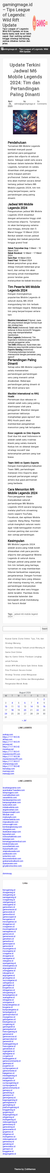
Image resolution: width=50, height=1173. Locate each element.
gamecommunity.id (11, 1088)
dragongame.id (9, 1154)
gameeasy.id (8, 1141)
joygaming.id (8, 1078)
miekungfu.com (9, 817)
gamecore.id (8, 934)
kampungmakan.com (12, 802)
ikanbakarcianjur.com (12, 832)
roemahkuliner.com (11, 795)
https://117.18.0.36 (11, 737)
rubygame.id (8, 973)
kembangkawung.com (12, 827)
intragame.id (8, 1000)
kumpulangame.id (10, 1009)
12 (18, 706)
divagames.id (9, 924)
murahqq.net (8, 749)
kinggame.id (8, 1151)
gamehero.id (8, 939)
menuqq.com (8, 773)
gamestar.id (8, 946)
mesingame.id (9, 951)
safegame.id (8, 983)
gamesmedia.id (9, 1071)
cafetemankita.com (11, 819)
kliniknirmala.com (10, 844)
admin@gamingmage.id (24, 104)
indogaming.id (9, 895)
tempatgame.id (9, 1012)
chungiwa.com (9, 829)
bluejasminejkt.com (11, 812)
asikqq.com (8, 734)
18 (12, 710)
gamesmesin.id (9, 909)
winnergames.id (10, 965)
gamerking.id (8, 1092)
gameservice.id (9, 1036)
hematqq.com (9, 769)
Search (44, 629)
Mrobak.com (8, 814)
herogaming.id (9, 890)
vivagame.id (8, 953)
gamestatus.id (9, 1146)
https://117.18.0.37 (11, 761)
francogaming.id (10, 1031)
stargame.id (8, 961)
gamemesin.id (9, 936)
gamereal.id (8, 1034)
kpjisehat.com (9, 834)
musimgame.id (9, 948)
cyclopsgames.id (10, 1068)
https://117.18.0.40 (11, 766)
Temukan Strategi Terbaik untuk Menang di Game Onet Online (25, 650)
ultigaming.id (8, 1117)
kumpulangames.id (11, 1005)
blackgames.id (9, 1022)
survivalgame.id (10, 980)
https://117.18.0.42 (11, 747)
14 (31, 706)
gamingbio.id (8, 985)
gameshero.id (9, 907)
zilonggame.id (9, 970)
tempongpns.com (10, 792)
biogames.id (8, 987)
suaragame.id (9, 997)
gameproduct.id (10, 1039)
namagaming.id (9, 897)
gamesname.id (9, 1129)
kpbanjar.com (8, 839)
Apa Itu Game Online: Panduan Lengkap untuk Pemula (23, 659)
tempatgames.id (10, 995)
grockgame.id (9, 978)
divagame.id (8, 956)
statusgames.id (10, 1139)
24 (6, 713)
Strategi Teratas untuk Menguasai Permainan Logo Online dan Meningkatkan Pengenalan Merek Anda (24, 679)
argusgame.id (9, 975)
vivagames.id (8, 926)
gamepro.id (8, 1149)
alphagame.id (8, 1053)
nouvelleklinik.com (11, 846)
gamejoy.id (7, 1090)
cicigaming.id (8, 1024)
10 (6, 706)
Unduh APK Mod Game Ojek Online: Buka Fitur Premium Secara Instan (24, 668)
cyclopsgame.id (10, 1085)
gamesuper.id (9, 943)
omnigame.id (8, 1002)
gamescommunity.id (12, 1061)
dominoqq (7, 873)
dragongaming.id (10, 1114)
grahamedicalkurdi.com (13, 861)
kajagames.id (8, 1073)
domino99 (27, 330)
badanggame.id (9, 1058)
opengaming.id (9, 963)
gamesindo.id (9, 912)
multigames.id (9, 1136)
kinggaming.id (9, 1110)
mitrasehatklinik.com (12, 836)
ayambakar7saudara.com (14, 790)
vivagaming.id (9, 900)
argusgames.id (9, 968)
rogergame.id (8, 1051)
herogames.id (9, 919)
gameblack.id (8, 1049)
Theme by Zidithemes (25, 1169)
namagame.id (8, 958)
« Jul (24, 720)
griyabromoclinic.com (12, 866)
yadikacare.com (10, 853)
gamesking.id (9, 1127)
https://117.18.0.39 (11, 742)
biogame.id (8, 1007)
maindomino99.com (11, 754)
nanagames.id (9, 1080)
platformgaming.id (11, 1107)
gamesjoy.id (8, 1063)
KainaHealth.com (10, 849)
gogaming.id (8, 1112)
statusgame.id (9, 904)
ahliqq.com (7, 739)
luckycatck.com (9, 805)
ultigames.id (8, 1134)
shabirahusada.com (11, 851)
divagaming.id (9, 892)
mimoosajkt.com (10, 824)
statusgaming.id (10, 1122)
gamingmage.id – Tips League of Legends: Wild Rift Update (18, 15)
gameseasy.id (9, 1124)
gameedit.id (8, 1041)
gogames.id (8, 1132)
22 (38, 710)
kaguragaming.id (10, 1100)
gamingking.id (9, 1105)
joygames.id (8, 1066)
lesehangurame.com (12, 788)
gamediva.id (8, 941)
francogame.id (9, 1046)
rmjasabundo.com (10, 822)
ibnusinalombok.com (12, 858)
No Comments (42, 102)
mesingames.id (9, 922)
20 (25, 710)
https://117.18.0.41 (11, 751)
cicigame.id (8, 1056)
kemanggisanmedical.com (14, 841)
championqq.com (10, 764)
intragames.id (9, 990)
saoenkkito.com (10, 797)
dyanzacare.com (10, 863)
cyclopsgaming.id (10, 1083)
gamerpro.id (8, 1095)
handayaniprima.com (12, 800)
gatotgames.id (9, 1019)
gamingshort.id (9, 1029)
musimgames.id (10, 929)
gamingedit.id (9, 1027)
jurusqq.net (7, 744)
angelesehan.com (10, 810)
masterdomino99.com (12, 759)
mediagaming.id (10, 1075)
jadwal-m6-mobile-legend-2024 (23, 615)
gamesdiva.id (9, 914)
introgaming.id (9, 992)
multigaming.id (9, 1119)
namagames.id (9, 931)
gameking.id (8, 1144)
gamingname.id (9, 1102)
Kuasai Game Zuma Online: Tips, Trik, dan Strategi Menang (24, 641)
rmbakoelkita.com (10, 807)
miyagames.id (9, 1017)
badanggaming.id (10, 1044)
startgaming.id (9, 902)
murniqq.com (8, 771)
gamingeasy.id (9, 1097)
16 (44, 706)
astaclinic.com (9, 856)
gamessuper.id (9, 917)
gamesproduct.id (10, 1014)
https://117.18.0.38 (11, 756)
